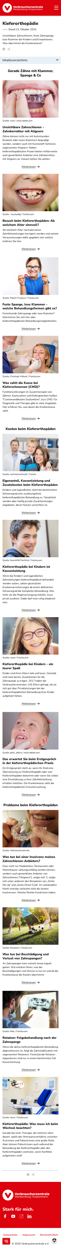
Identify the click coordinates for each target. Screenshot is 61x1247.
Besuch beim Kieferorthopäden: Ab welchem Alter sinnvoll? (29, 223)
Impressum (29, 1235)
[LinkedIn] (29, 1216)
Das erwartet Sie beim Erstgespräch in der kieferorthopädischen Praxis (29, 761)
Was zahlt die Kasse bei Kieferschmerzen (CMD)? (21, 385)
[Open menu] (6, 1241)
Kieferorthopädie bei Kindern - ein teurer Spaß (28, 666)
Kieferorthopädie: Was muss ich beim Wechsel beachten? (30, 1126)
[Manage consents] (54, 1240)
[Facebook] (5, 1216)
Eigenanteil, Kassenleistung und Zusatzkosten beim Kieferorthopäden (30, 483)
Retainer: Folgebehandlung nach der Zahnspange (29, 1040)
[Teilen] (9, 49)
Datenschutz (10, 1235)
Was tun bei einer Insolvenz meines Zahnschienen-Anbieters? (29, 859)
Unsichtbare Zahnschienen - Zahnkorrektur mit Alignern (23, 129)
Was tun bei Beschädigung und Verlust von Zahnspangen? (26, 956)
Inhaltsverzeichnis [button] (15, 60)
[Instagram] (21, 1216)
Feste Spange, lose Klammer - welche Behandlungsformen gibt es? (30, 306)
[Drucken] (4, 49)
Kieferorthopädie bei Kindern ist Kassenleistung (26, 569)
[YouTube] (13, 1216)
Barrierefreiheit (49, 1235)
